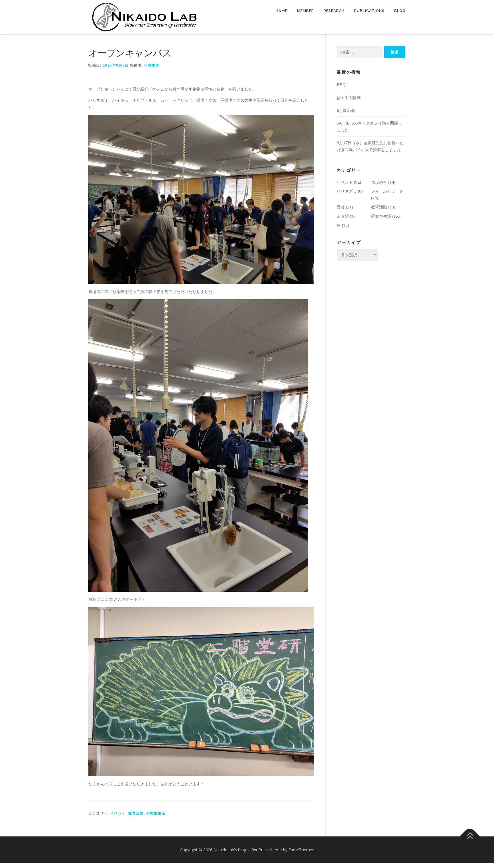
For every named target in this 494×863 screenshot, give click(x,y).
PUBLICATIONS (369, 11)
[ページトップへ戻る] (470, 836)
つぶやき (379, 182)
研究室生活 (156, 813)
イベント (118, 813)
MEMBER (305, 11)
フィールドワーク (387, 191)
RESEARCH (334, 11)
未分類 (343, 216)
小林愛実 (152, 65)
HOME (281, 11)
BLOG (400, 11)
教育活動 (136, 813)
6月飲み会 (346, 110)
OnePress (260, 849)
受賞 (341, 207)
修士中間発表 (349, 97)
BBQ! (341, 84)
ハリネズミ (347, 191)
